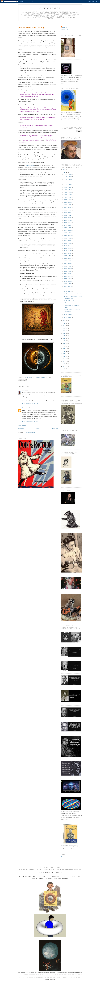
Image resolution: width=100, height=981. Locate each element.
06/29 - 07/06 (68, 233)
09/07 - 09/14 (68, 207)
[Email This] (19, 380)
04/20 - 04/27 (68, 258)
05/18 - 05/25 (68, 248)
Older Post (55, 428)
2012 (64, 351)
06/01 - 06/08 (68, 243)
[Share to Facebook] (24, 380)
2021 (64, 328)
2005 (64, 369)
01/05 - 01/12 (68, 317)
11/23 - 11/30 (68, 179)
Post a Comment (22, 425)
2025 (64, 172)
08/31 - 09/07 (68, 210)
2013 (64, 348)
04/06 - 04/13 (68, 263)
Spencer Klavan (29, 165)
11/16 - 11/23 (68, 182)
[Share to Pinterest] (26, 380)
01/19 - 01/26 (68, 291)
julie (23, 390)
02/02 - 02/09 (68, 286)
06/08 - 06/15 (68, 240)
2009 (64, 359)
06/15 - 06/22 (68, 238)
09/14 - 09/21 (68, 205)
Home (38, 428)
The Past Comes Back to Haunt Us (73, 294)
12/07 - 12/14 (68, 174)
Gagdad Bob (64, 27)
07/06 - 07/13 (68, 230)
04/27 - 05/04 (68, 256)
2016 (64, 341)
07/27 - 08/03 (68, 223)
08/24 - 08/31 (68, 212)
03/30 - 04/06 (68, 266)
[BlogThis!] (20, 380)
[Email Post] (49, 377)
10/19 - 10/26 (68, 192)
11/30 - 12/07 (68, 177)
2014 (64, 346)
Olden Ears (25, 408)
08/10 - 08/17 (68, 218)
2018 (64, 336)
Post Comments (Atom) (31, 432)
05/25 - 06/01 (68, 246)
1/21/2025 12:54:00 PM (30, 421)
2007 (64, 364)
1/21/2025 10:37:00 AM (30, 403)
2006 (64, 366)
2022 (64, 325)
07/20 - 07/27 (68, 225)
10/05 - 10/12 (68, 197)
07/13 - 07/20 (68, 228)
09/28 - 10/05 (68, 200)
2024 (64, 320)
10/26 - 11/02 (68, 189)
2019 (64, 333)
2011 (64, 354)
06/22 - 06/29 (68, 235)
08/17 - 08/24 (68, 215)
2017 (64, 338)
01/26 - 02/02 (68, 289)
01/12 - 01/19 (68, 315)
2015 (64, 343)
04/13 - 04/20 (68, 261)
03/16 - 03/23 (68, 271)
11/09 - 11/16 (68, 184)
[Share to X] (22, 380)
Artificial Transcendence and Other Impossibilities (73, 297)
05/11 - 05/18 (68, 251)
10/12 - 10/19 (68, 195)
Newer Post (21, 428)
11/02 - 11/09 (68, 187)
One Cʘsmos (50, 8)
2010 (64, 356)
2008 (64, 361)
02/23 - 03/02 (68, 279)
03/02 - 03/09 (68, 276)
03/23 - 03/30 (68, 268)
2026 (64, 169)
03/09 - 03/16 (68, 274)
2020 (64, 331)
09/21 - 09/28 (68, 202)
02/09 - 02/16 (68, 284)
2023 (64, 323)
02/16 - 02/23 (68, 281)
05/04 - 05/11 (68, 253)
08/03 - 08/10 (68, 220)
